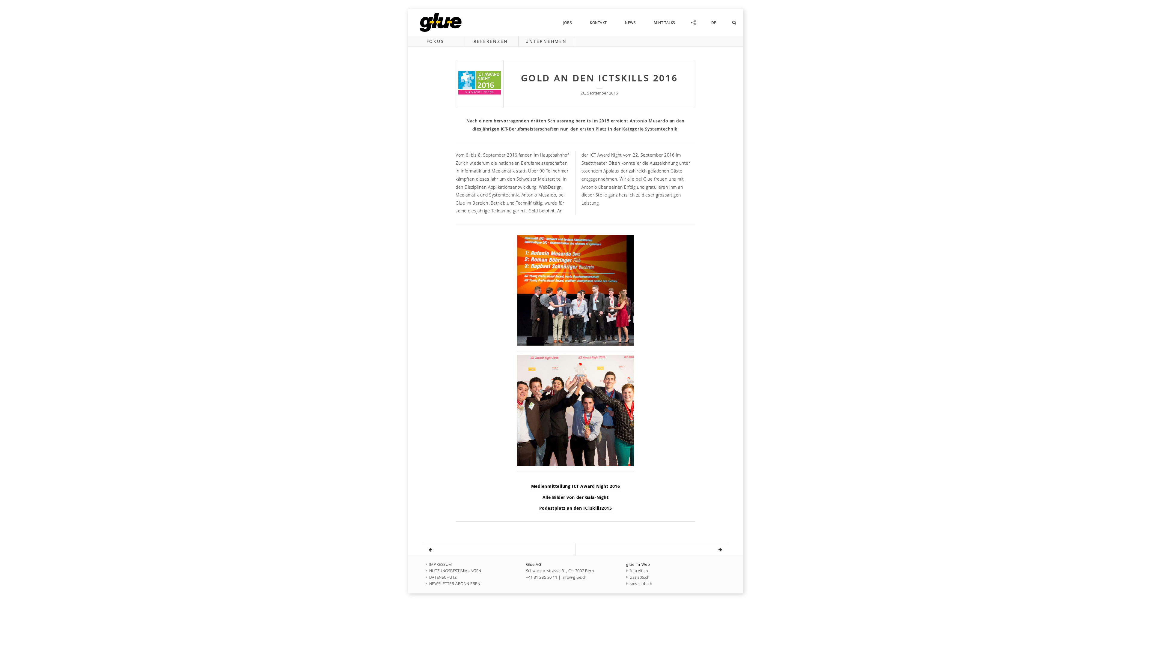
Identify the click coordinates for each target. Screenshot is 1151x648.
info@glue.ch (574, 577)
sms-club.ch (641, 583)
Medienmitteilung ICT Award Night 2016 (575, 486)
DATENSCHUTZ (443, 577)
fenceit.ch (639, 570)
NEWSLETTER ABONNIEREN (454, 583)
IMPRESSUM (440, 564)
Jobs (567, 22)
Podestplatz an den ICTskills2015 (575, 508)
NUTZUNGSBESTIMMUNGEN (455, 570)
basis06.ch (640, 577)
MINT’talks (664, 22)
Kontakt (598, 22)
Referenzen (491, 41)
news (630, 22)
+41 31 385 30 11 (542, 577)
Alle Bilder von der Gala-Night (576, 497)
